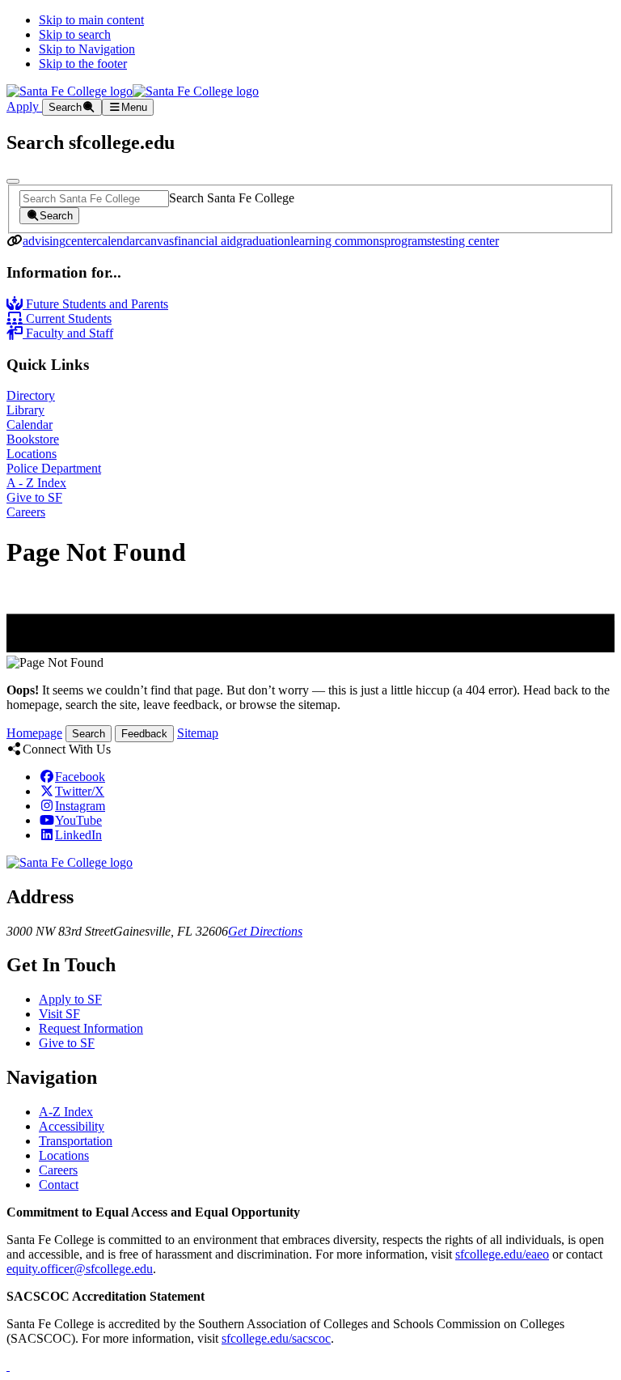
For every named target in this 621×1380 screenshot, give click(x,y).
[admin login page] (8, 1366)
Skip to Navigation (87, 49)
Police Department (53, 468)
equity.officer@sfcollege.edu (79, 1269)
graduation (263, 241)
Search (88, 734)
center (80, 241)
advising (44, 241)
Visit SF (59, 1014)
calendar (117, 241)
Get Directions (265, 931)
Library (25, 410)
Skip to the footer (83, 63)
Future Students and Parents (95, 304)
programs (408, 241)
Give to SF (34, 497)
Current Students (67, 318)
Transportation (75, 1141)
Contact (58, 1184)
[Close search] (12, 181)
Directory (30, 395)
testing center (465, 241)
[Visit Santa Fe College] (69, 862)
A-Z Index (66, 1112)
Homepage (34, 733)
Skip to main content (91, 20)
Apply (24, 106)
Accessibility (71, 1126)
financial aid (205, 241)
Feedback (144, 734)
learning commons (337, 241)
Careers (25, 512)
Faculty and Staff (68, 333)
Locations (31, 454)
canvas (156, 241)
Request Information (91, 1028)
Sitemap (197, 733)
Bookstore (32, 439)
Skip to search (75, 34)
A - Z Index (36, 483)
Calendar (29, 424)
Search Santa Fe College (231, 198)
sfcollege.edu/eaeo (502, 1254)
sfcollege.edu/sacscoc (276, 1338)
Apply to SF (70, 999)
